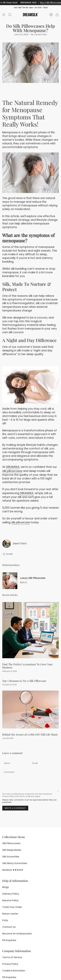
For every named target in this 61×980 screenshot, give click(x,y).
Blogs (5, 887)
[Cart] (57, 14)
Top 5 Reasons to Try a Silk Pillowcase (24, 681)
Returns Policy (10, 900)
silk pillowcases (12, 471)
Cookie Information (13, 970)
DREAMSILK (12, 467)
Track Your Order (12, 907)
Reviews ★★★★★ (12, 870)
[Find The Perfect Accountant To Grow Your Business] (30, 630)
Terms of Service (26, 796)
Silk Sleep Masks (11, 850)
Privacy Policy (8, 796)
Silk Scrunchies (10, 856)
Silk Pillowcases (11, 843)
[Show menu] (4, 14)
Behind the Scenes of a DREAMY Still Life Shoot (30, 734)
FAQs (5, 920)
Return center (10, 913)
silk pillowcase (20, 522)
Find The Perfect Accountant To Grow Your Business (27, 665)
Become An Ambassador (17, 933)
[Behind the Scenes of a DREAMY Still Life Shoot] (30, 709)
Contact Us (9, 927)
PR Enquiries (9, 940)
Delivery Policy (10, 893)
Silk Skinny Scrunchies (14, 863)
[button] (10, 14)
